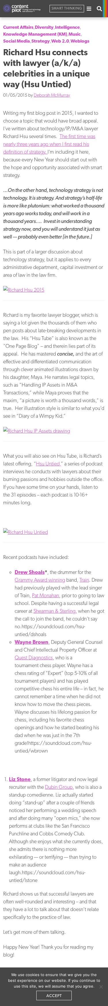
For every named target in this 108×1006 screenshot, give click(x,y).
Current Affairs (18, 27)
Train (84, 580)
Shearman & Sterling (54, 611)
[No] (101, 987)
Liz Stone (20, 779)
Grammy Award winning (40, 580)
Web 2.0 (60, 41)
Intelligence (67, 27)
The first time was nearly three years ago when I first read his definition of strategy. (49, 144)
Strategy (40, 41)
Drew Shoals (30, 572)
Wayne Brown (31, 642)
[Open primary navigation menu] (89, 8)
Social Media (16, 41)
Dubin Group (59, 787)
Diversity (44, 27)
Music (75, 34)
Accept (54, 995)
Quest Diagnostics (34, 657)
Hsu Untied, (48, 464)
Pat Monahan (45, 595)
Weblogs (80, 41)
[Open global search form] (99, 8)
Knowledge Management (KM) (35, 34)
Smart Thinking (67, 8)
